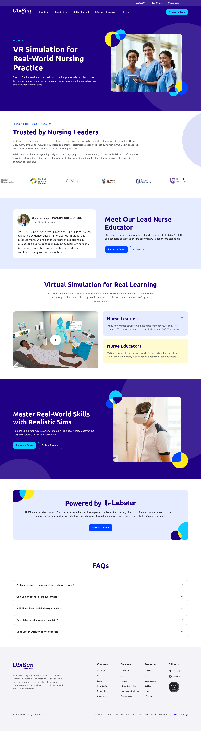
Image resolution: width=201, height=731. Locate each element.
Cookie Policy (150, 714)
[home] (22, 12)
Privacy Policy (165, 714)
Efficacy (99, 12)
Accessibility (99, 714)
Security (119, 714)
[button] (45, 12)
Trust (110, 714)
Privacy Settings (181, 714)
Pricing (126, 12)
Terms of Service (133, 714)
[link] (23, 666)
